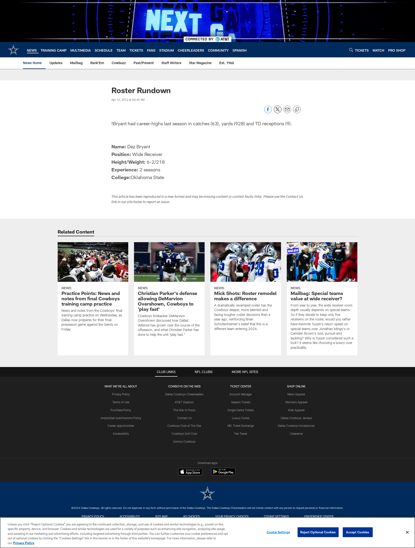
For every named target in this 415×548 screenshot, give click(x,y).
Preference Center (319, 516)
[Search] (351, 50)
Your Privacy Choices (232, 516)
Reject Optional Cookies (318, 532)
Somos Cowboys (184, 441)
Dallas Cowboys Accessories (296, 425)
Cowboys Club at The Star (184, 425)
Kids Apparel (296, 410)
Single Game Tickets (240, 410)
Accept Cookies (357, 532)
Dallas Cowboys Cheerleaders (184, 394)
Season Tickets (240, 402)
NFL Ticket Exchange (240, 425)
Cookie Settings (276, 516)
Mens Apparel (296, 394)
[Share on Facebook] (268, 112)
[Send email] (287, 112)
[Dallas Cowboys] (207, 494)
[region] (207, 532)
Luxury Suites (241, 418)
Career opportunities (121, 425)
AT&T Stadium (184, 402)
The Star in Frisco (184, 410)
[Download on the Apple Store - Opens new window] (190, 472)
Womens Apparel (296, 402)
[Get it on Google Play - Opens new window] (223, 474)
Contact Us (184, 418)
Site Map (161, 516)
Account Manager (240, 394)
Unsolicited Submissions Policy (120, 418)
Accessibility (121, 433)
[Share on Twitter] (277, 112)
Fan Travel (240, 433)
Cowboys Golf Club (184, 433)
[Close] (407, 532)
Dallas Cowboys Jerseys (296, 418)
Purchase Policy (120, 410)
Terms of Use (120, 402)
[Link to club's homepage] (13, 49)
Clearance (296, 433)
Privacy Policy (121, 394)
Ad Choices (191, 516)
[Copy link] (297, 110)
